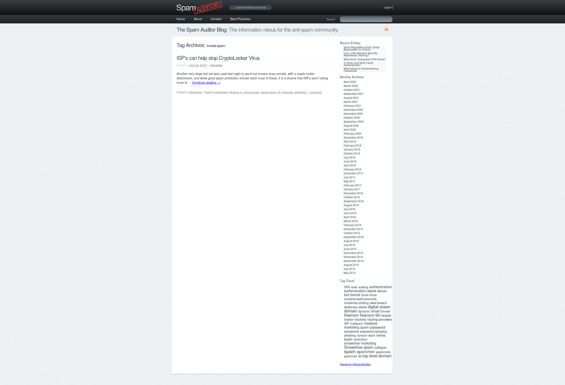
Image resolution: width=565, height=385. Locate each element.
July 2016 (349, 209)
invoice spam (251, 92)
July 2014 (349, 268)
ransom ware (268, 92)
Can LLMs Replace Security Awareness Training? (360, 54)
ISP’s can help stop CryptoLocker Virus (218, 57)
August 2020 (351, 125)
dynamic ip (235, 92)
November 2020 (353, 113)
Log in (388, 7)
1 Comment (315, 92)
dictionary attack (355, 307)
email (375, 311)
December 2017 (353, 173)
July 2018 (349, 157)
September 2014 (354, 260)
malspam (356, 323)
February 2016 (352, 225)
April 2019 (350, 141)
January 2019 (352, 149)
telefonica (300, 92)
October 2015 (352, 232)
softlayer (380, 347)
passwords (351, 331)
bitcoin (382, 290)
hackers (360, 319)
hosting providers (379, 319)
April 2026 (350, 81)
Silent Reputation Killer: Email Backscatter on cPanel (361, 48)
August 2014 (351, 264)
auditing (363, 287)
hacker (349, 319)
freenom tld (370, 314)
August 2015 (351, 240)
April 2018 (350, 165)
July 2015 (349, 244)
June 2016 (350, 213)
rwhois (381, 335)
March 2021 (351, 101)
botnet (355, 294)
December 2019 (353, 137)
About (198, 19)
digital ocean (379, 306)
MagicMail (216, 65)
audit (354, 287)
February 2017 (352, 185)
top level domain (377, 355)
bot (346, 294)
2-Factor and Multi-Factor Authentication (359, 64)
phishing (350, 335)
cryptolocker (220, 92)
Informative (195, 92)
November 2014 (353, 256)
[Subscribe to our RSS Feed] (386, 29)
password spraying (373, 331)
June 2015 (350, 248)
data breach (378, 302)
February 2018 (352, 169)
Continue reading (206, 82)
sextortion (360, 339)
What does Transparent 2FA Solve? (365, 59)
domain (350, 310)
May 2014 (350, 272)
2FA (347, 286)
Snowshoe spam (358, 347)
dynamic (364, 311)
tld (360, 356)
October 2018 (352, 153)
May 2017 (350, 181)
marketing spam (356, 327)
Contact (216, 19)
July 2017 (349, 177)
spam (350, 351)
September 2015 (354, 236)
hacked (386, 315)
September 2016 (354, 201)
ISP (346, 323)
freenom (351, 314)
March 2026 (351, 85)
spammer (366, 351)
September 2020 (354, 121)
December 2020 (353, 109)
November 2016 (353, 193)
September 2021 (354, 93)
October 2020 (352, 117)
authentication (380, 286)
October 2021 (352, 89)
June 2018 (350, 161)
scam (348, 339)
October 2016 (352, 197)
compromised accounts (360, 298)
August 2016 (351, 205)
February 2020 (352, 133)
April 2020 (350, 129)
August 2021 (351, 97)
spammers (383, 351)
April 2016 (350, 217)
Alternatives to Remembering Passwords (361, 69)
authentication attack (360, 290)
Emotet (385, 311)
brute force (369, 294)
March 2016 (351, 221)
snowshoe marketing (360, 343)
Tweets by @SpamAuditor (355, 364)
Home (181, 19)
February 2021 (352, 105)
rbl (279, 92)
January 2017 (352, 189)
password (377, 327)
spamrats (287, 92)
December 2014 (353, 252)
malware (370, 323)
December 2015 (353, 229)
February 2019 (352, 145)
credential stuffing (356, 302)
